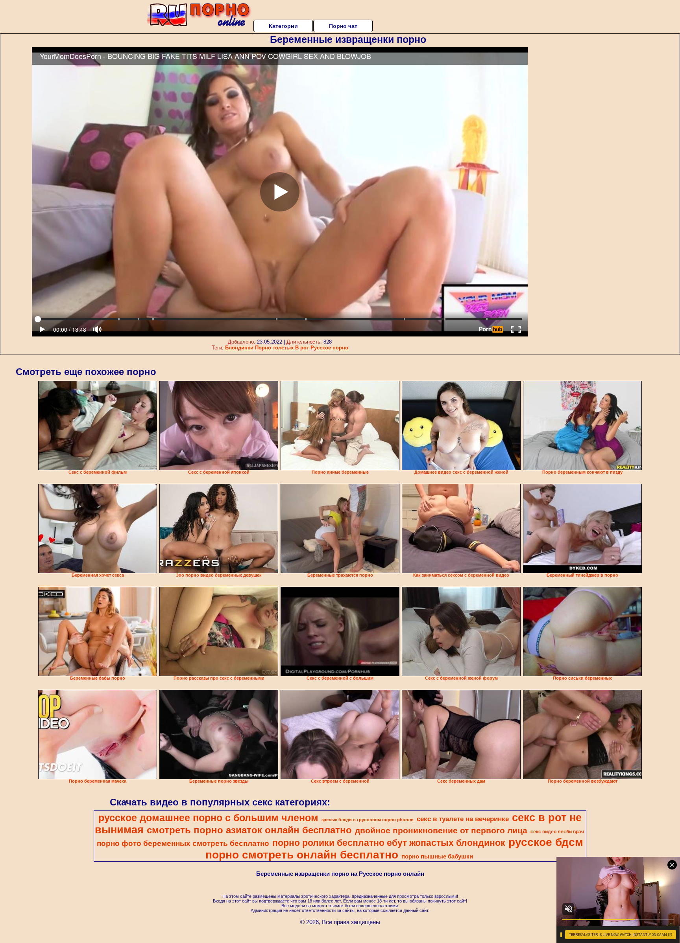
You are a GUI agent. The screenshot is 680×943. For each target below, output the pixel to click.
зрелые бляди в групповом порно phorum (368, 819)
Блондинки (239, 348)
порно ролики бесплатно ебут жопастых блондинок (388, 843)
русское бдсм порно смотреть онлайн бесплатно (394, 848)
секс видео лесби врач (557, 832)
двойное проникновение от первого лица (441, 830)
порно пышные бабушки (437, 856)
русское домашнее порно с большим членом (208, 817)
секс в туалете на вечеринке (463, 819)
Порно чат (343, 26)
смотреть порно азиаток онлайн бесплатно (249, 830)
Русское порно (329, 348)
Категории (283, 26)
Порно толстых (274, 348)
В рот (302, 348)
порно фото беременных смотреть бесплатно (183, 843)
